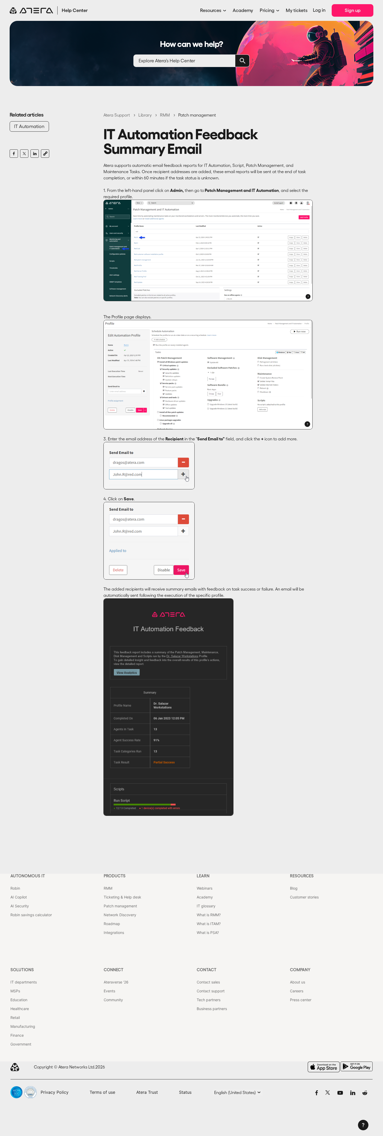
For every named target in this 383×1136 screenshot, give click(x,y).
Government (20, 1044)
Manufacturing (22, 1026)
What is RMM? (209, 915)
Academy (243, 10)
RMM (165, 115)
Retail (15, 1017)
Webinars (204, 888)
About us (297, 982)
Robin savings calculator (31, 915)
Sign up (353, 10)
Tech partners (208, 1000)
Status (185, 1092)
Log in (319, 10)
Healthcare (19, 1008)
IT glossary (206, 906)
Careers (296, 991)
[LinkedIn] (34, 153)
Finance (17, 1035)
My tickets (296, 10)
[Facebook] (14, 153)
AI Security (19, 906)
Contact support (211, 991)
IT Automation (29, 126)
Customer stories (304, 897)
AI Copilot (18, 897)
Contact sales (208, 982)
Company (300, 970)
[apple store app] (324, 1066)
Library (145, 115)
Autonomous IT (27, 876)
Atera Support (116, 115)
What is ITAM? (209, 923)
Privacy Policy (55, 1092)
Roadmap (112, 923)
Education (18, 1000)
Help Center (75, 10)
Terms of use (102, 1092)
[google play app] (357, 1066)
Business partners (212, 1008)
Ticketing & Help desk (122, 897)
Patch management (197, 115)
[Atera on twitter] (327, 1092)
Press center (300, 1000)
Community (113, 1000)
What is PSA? (208, 932)
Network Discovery (120, 915)
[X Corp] (24, 153)
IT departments (23, 982)
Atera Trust (147, 1092)
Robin (15, 888)
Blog (294, 888)
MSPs (15, 991)
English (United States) (235, 1092)
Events (109, 991)
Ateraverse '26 (116, 982)
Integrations (114, 932)
